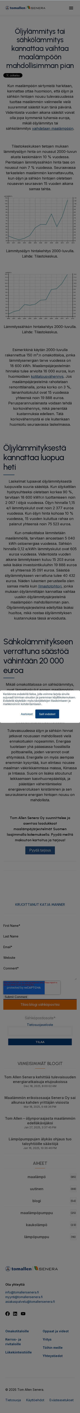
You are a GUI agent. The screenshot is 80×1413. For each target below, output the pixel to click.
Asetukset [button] (27, 714)
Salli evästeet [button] (47, 714)
